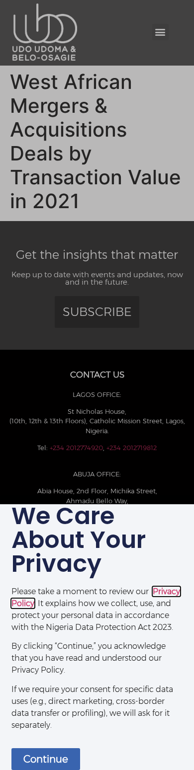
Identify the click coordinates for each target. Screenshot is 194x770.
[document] (97, 385)
